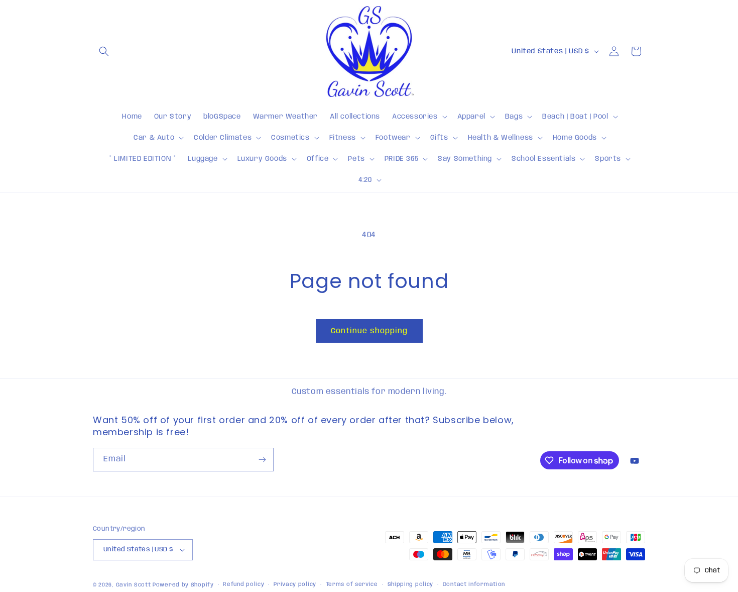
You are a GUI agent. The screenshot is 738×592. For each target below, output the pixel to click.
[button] (104, 51)
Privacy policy (295, 584)
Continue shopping (369, 331)
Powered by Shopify (183, 585)
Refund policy (243, 584)
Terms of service (352, 584)
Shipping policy (411, 584)
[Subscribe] (262, 459)
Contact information (474, 584)
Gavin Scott (134, 585)
